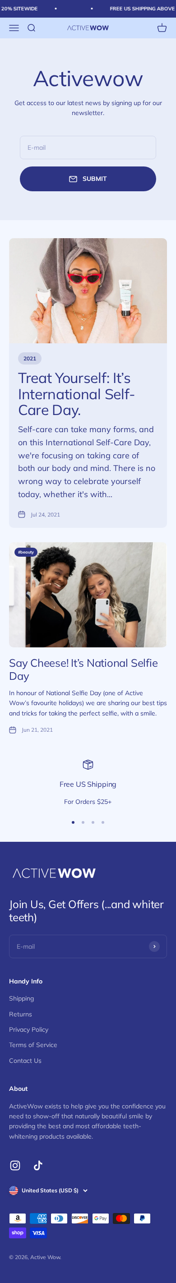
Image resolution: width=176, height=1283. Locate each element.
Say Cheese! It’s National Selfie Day (83, 669)
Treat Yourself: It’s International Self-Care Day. (76, 393)
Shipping (21, 998)
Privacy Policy (28, 1029)
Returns (20, 1014)
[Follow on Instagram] (15, 1165)
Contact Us (25, 1061)
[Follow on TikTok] (38, 1165)
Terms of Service (33, 1045)
